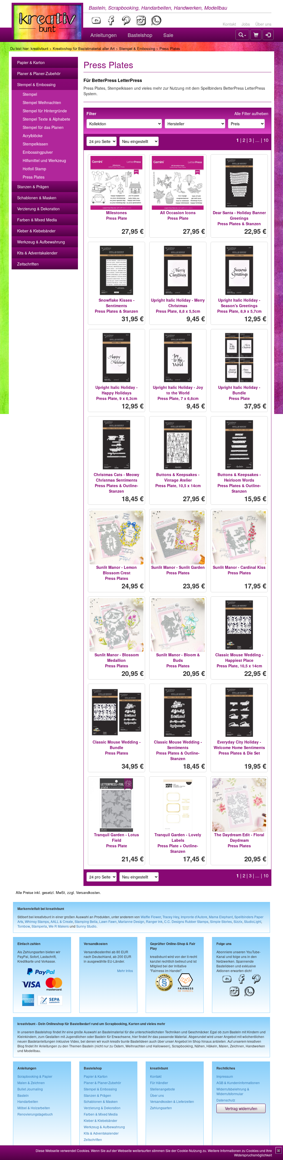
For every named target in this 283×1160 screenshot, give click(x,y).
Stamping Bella (86, 921)
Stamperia (39, 926)
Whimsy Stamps (37, 921)
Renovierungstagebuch (35, 1114)
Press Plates (33, 177)
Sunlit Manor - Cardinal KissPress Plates (239, 569)
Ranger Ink (154, 921)
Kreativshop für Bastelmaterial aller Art (84, 48)
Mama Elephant (221, 916)
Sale (168, 34)
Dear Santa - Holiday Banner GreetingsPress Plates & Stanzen (239, 218)
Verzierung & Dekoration (38, 208)
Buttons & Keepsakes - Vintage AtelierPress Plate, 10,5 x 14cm (178, 480)
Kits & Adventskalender (37, 253)
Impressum (224, 1076)
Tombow (23, 926)
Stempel (30, 94)
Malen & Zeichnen (31, 1082)
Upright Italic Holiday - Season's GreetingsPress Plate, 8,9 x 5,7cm (239, 305)
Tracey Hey (171, 916)
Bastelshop (140, 34)
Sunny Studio (86, 926)
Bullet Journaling (30, 1089)
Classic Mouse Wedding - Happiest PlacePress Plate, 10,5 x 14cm (239, 660)
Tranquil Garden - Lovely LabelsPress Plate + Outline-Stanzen (177, 843)
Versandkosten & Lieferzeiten (172, 1101)
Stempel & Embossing (137, 48)
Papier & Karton (31, 62)
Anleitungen (103, 34)
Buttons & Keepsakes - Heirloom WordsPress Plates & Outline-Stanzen (239, 483)
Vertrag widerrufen (241, 1108)
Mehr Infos (125, 970)
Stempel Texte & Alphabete (46, 119)
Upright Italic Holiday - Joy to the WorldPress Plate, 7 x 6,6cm (178, 392)
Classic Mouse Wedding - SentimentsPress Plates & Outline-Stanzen (178, 750)
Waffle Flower (151, 916)
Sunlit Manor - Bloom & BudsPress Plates (178, 660)
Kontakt (229, 24)
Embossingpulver (38, 152)
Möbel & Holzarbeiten (33, 1107)
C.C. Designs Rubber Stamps (186, 921)
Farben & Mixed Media (37, 219)
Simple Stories (221, 921)
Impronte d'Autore (194, 916)
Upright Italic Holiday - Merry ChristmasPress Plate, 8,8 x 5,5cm (178, 305)
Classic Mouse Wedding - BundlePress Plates (117, 747)
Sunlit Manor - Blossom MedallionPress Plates (117, 660)
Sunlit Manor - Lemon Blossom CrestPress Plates (116, 572)
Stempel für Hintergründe (45, 110)
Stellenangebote (162, 1089)
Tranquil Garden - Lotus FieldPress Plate (116, 840)
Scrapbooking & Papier (34, 1076)
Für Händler (159, 1082)
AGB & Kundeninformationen (238, 1082)
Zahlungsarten (161, 1107)
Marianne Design (131, 921)
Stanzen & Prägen (33, 186)
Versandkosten (88, 892)
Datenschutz (225, 1100)
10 (265, 140)
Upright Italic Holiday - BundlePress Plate (239, 392)
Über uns (263, 24)
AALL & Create (62, 921)
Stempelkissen (35, 144)
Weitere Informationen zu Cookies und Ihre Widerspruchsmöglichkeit (240, 1152)
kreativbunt (39, 48)
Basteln (23, 1095)
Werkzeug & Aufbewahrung (41, 242)
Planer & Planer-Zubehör (39, 73)
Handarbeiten (27, 1101)
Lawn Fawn (108, 921)
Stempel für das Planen (43, 127)
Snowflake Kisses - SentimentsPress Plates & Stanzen (116, 305)
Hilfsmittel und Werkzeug (44, 160)
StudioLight (252, 921)
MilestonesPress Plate (116, 215)
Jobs (246, 24)
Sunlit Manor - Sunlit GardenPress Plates (178, 569)
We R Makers (59, 926)
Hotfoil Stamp (34, 168)
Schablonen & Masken (36, 197)
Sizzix (238, 921)
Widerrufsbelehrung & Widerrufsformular (232, 1091)
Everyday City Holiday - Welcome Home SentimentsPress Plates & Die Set (239, 747)
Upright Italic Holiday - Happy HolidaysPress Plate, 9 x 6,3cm (116, 392)
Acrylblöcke (33, 135)
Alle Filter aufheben (251, 113)
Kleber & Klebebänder (36, 230)
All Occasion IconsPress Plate (178, 215)
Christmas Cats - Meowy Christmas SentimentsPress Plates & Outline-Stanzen (116, 483)
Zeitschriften (28, 264)
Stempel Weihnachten (42, 102)
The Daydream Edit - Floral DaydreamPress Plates (239, 840)
